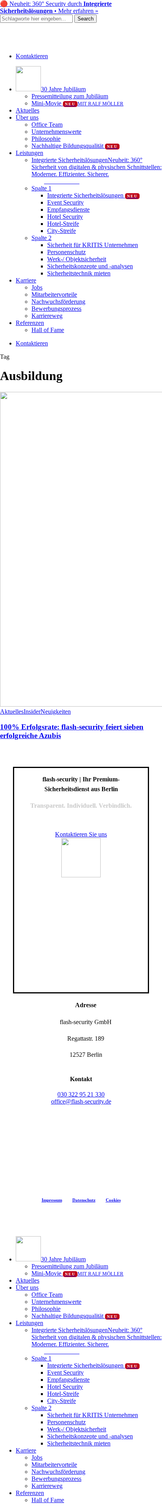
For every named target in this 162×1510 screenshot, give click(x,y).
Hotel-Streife (63, 1393)
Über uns (27, 1287)
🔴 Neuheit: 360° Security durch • (56, 7)
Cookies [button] (113, 1200)
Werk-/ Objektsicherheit (76, 1429)
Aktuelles (12, 711)
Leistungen (29, 1323)
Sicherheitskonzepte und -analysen (90, 1436)
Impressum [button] (52, 1200)
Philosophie (46, 1308)
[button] (61, 181)
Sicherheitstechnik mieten (78, 1443)
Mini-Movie (77, 1273)
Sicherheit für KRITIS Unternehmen (92, 1415)
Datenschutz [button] (84, 1200)
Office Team (47, 1294)
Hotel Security (65, 1386)
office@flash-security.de (81, 1101)
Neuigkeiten (55, 711)
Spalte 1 (41, 1358)
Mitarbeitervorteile (54, 1464)
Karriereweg (47, 1485)
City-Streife (61, 1400)
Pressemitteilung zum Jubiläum (69, 1266)
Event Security (65, 1372)
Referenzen (30, 1493)
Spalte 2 (41, 1408)
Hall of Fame (47, 1500)
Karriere (26, 1450)
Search (85, 19)
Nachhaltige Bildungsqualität (74, 1315)
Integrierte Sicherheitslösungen (92, 1365)
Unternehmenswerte (56, 1301)
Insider (32, 711)
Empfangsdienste (68, 1379)
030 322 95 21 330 (81, 1094)
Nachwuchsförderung (58, 1471)
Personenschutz (66, 1422)
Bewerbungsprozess (56, 1478)
